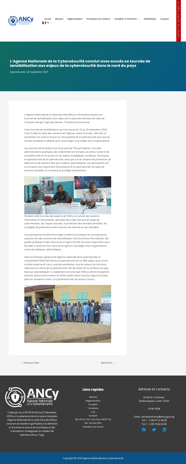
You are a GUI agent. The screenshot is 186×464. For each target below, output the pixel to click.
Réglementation (74, 18)
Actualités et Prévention (126, 18)
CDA (93, 412)
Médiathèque (150, 18)
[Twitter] (154, 429)
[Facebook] (144, 429)
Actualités (93, 404)
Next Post (108, 362)
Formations (93, 408)
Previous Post (29, 362)
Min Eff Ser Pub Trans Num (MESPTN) (93, 419)
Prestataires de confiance (98, 18)
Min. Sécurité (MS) (93, 423)
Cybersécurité (17, 72)
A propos (164, 18)
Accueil (47, 18)
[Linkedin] (164, 429)
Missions (59, 18)
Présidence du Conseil (93, 426)
